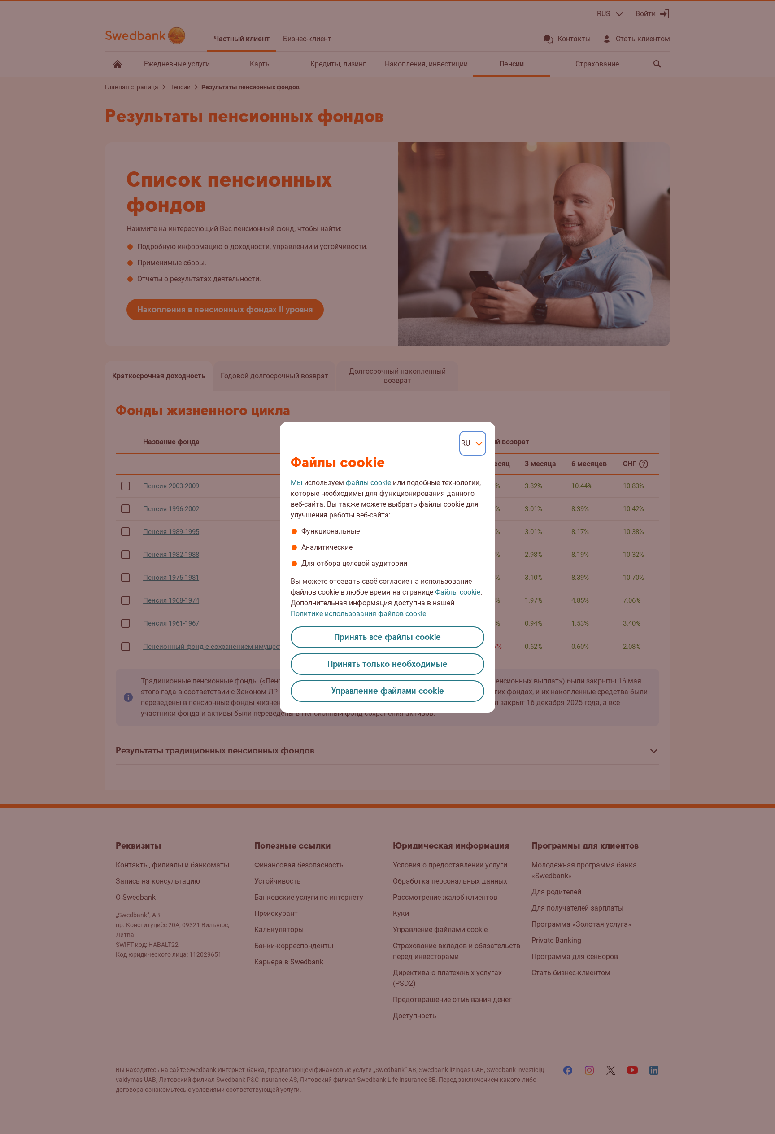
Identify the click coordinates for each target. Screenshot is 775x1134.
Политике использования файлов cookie (358, 613)
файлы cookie (368, 482)
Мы (296, 482)
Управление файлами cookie (387, 691)
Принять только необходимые (387, 664)
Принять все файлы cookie (387, 637)
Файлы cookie (457, 592)
